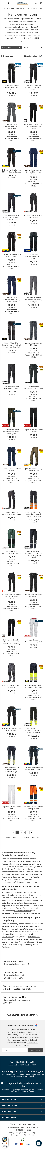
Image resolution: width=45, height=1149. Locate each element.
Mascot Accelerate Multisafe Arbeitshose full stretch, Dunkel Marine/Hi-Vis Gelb (33, 554)
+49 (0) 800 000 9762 (24, 1062)
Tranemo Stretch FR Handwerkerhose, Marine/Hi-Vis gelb (11, 770)
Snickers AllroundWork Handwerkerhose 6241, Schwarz (11, 87)
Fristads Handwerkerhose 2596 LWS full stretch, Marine (33, 172)
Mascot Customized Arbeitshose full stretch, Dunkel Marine (11, 217)
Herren (12, 8)
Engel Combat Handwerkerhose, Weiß (33, 641)
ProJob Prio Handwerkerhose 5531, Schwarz (33, 256)
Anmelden (35, 1050)
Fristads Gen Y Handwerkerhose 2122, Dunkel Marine (11, 300)
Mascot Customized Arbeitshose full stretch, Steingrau (33, 300)
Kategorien (6, 47)
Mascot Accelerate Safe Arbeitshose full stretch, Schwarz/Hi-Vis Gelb (33, 730)
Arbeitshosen (25, 8)
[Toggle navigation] (3, 3)
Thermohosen (16, 913)
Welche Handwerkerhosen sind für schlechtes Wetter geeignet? (19, 987)
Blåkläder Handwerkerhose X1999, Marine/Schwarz (33, 769)
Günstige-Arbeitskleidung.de (22, 1124)
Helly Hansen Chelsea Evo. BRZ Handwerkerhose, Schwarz (33, 127)
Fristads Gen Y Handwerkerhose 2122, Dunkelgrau (11, 127)
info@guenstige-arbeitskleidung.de (24, 1071)
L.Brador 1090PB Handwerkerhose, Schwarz (11, 513)
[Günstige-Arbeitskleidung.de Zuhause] (22, 3)
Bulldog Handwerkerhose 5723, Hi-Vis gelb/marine (33, 686)
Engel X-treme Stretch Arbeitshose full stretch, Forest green (11, 432)
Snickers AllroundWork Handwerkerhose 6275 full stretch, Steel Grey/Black (11, 345)
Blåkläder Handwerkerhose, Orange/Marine (33, 808)
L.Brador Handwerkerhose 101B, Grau (11, 686)
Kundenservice (9, 1099)
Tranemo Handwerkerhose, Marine (11, 470)
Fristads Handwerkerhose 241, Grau (33, 344)
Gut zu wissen (9, 1111)
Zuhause (6, 8)
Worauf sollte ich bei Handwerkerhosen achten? (16, 962)
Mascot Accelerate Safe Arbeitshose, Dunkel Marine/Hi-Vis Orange (33, 514)
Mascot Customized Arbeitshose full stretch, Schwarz (33, 87)
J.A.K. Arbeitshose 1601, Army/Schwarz (33, 470)
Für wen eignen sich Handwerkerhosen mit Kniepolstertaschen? (14, 975)
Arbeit (18, 8)
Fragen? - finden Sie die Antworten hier (24, 1084)
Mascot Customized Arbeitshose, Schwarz (11, 387)
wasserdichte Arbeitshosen (13, 931)
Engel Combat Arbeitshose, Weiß (11, 808)
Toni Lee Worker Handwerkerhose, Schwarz (33, 387)
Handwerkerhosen (36, 8)
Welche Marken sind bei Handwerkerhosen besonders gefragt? (17, 1000)
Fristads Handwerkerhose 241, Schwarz (33, 596)
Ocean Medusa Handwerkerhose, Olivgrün (11, 552)
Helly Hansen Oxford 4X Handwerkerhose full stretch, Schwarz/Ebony (11, 642)
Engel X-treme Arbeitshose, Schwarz (33, 431)
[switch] (5, 1146)
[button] (39, 1143)
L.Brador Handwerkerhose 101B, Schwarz (33, 216)
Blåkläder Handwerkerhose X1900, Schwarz (11, 255)
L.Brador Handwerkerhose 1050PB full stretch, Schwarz (11, 597)
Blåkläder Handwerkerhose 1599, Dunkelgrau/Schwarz (11, 171)
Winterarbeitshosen (22, 911)
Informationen (9, 1105)
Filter (26, 47)
